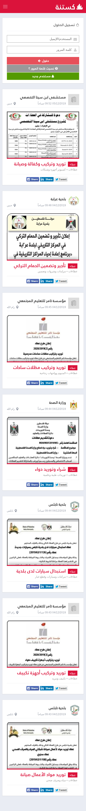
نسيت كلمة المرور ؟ (41, 68)
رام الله (11, 307)
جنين (9, 103)
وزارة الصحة (57, 402)
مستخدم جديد (42, 76)
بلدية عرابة (58, 199)
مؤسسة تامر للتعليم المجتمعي (42, 300)
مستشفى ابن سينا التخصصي (43, 97)
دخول (45, 61)
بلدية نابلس (57, 504)
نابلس (10, 510)
